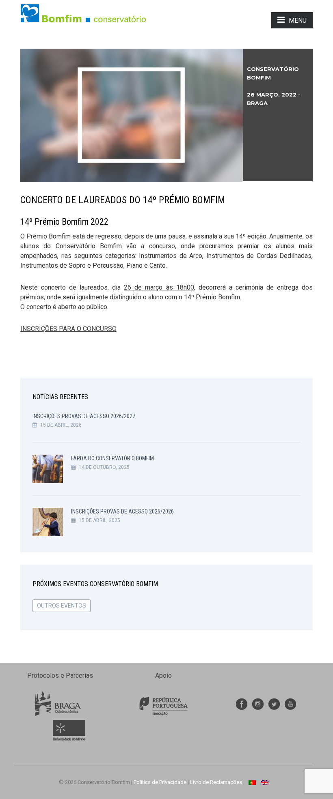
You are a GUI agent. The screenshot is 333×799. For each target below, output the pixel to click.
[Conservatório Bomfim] (83, 13)
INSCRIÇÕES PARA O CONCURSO (68, 329)
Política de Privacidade (160, 782)
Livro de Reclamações (216, 782)
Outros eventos (61, 605)
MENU (298, 20)
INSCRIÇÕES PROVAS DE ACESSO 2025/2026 (122, 511)
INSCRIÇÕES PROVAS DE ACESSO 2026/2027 (83, 416)
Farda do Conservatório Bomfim (112, 458)
